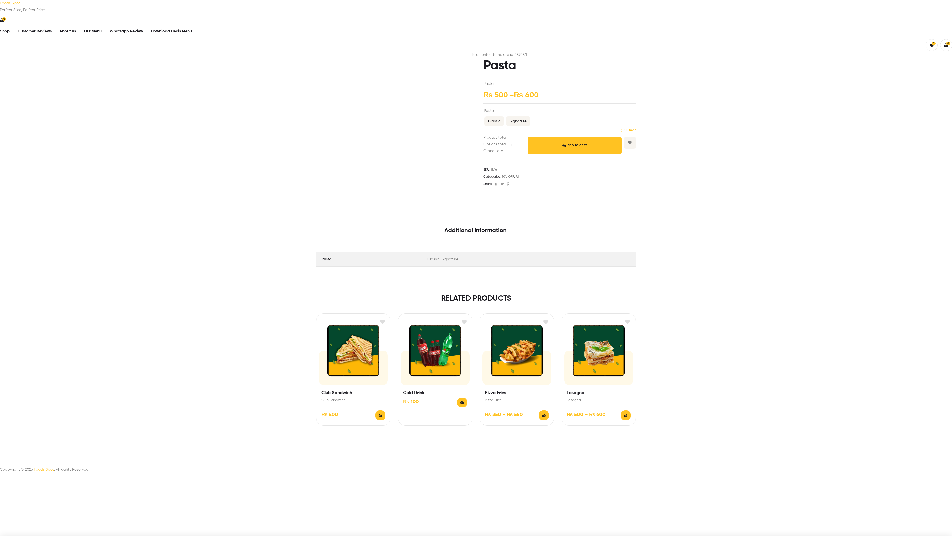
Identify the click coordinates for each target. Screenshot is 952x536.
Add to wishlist (630, 143)
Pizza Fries (495, 393)
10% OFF (508, 176)
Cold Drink (413, 393)
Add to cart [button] (380, 415)
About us (68, 31)
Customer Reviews (35, 31)
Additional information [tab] (475, 230)
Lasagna (575, 393)
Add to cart (577, 145)
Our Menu (93, 31)
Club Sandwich (336, 393)
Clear (631, 130)
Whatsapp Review (126, 31)
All (517, 176)
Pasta (489, 111)
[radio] (494, 121)
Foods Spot (10, 3)
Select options (462, 402)
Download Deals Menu (171, 31)
